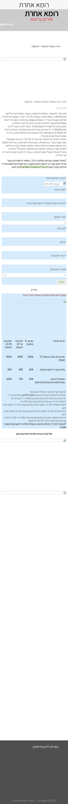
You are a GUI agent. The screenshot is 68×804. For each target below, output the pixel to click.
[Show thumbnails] (34, 167)
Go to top (61, 108)
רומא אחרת (42, 13)
